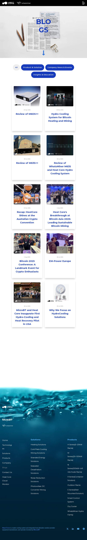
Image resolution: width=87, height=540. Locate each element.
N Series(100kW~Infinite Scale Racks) (75, 468)
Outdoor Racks (74, 485)
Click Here (27, 121)
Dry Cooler (72, 506)
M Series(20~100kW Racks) (75, 456)
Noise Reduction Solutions (38, 480)
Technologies (7, 447)
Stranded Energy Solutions (38, 459)
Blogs (4, 467)
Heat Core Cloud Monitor (6, 480)
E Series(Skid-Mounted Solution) (76, 491)
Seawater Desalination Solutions (36, 469)
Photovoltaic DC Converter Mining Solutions (38, 489)
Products (6, 458)
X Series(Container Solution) (75, 478)
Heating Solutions (38, 444)
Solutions (6, 453)
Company (6, 463)
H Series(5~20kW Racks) (75, 446)
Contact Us (7, 472)
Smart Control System (74, 500)
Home (5, 440)
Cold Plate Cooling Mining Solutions (39, 451)
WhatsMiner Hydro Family (76, 513)
